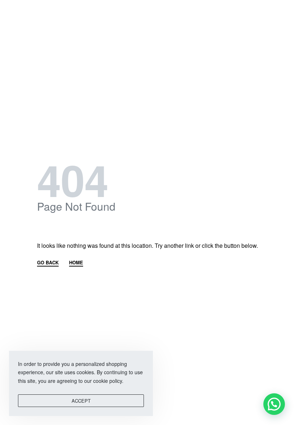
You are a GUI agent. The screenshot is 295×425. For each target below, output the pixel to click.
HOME (76, 263)
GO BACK (48, 263)
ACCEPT (81, 400)
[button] (274, 404)
